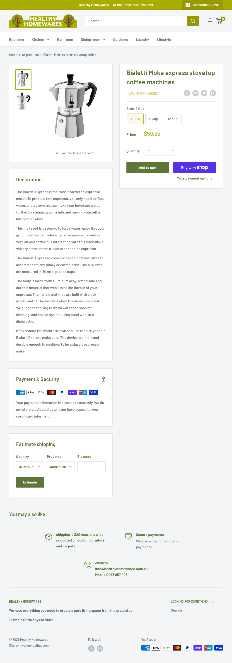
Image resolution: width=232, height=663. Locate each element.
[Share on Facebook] (187, 92)
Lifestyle (164, 39)
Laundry (142, 39)
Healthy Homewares (142, 93)
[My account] (210, 20)
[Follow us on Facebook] (91, 648)
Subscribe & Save (206, 5)
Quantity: (133, 151)
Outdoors (120, 39)
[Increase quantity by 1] (173, 150)
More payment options (194, 178)
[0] (219, 21)
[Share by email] (213, 92)
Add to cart (148, 167)
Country (22, 456)
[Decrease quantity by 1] (149, 150)
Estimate (30, 482)
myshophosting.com (34, 645)
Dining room (90, 39)
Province (54, 456)
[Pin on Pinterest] (195, 92)
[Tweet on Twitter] (204, 92)
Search (176, 610)
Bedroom (16, 39)
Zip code (84, 456)
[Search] (193, 21)
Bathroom (65, 39)
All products (30, 55)
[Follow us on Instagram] (100, 648)
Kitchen (38, 39)
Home (13, 55)
